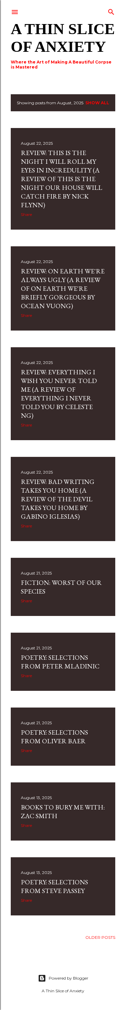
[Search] (111, 10)
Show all (97, 102)
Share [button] (26, 214)
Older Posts (100, 937)
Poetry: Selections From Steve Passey (54, 886)
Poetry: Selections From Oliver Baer (54, 736)
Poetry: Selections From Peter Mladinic (60, 661)
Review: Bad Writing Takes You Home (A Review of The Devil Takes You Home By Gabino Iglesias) (57, 499)
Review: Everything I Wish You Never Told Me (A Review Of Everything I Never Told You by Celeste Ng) (59, 394)
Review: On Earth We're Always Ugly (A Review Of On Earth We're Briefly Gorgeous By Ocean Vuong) (62, 288)
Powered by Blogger (68, 978)
